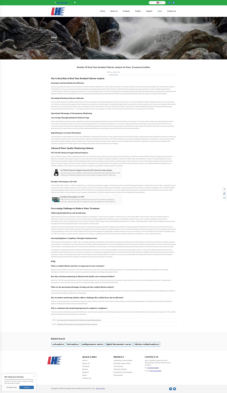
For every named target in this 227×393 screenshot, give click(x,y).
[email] (224, 198)
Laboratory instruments (123, 360)
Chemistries (118, 366)
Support (149, 11)
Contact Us (171, 11)
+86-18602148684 (62, 2)
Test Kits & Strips (120, 369)
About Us (114, 11)
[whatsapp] (224, 193)
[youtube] (173, 2)
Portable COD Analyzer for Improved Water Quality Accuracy (77, 324)
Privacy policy (100, 388)
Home (102, 11)
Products (126, 11)
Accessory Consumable (123, 372)
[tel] (224, 189)
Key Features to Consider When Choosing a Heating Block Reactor (79, 320)
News (160, 11)
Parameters (118, 375)
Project (138, 11)
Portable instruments (122, 363)
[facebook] (169, 2)
